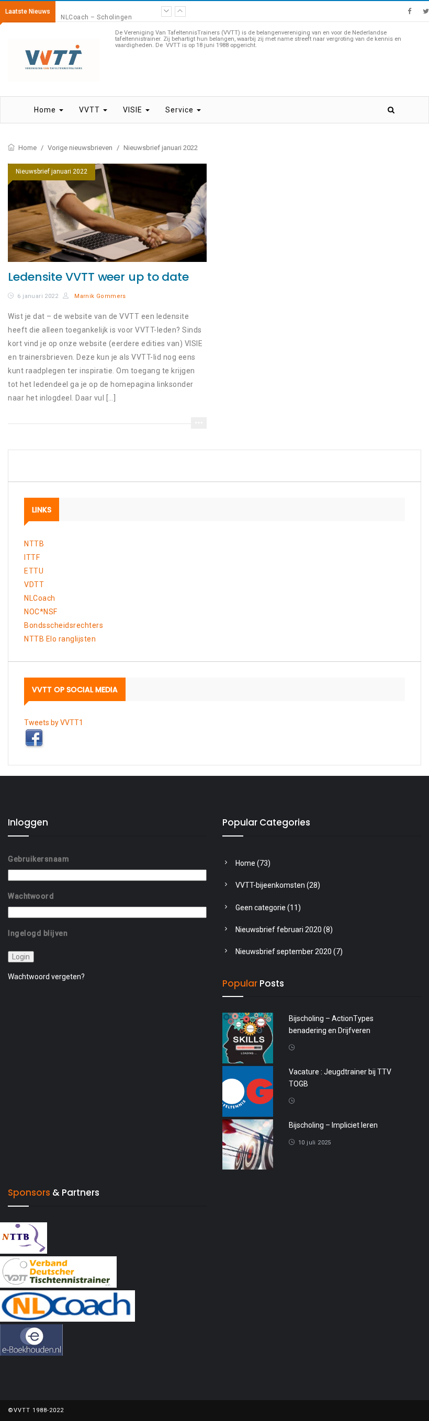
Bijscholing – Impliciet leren (333, 1125)
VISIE (133, 110)
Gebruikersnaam (38, 859)
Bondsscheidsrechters (63, 625)
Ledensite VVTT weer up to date (98, 277)
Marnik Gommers (99, 296)
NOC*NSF (41, 612)
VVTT (90, 110)
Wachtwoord (31, 896)
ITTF (32, 557)
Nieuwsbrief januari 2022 (51, 171)
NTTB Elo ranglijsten (60, 639)
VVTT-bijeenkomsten (270, 885)
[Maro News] (409, 11)
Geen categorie (260, 907)
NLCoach (39, 598)
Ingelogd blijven (37, 933)
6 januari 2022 (37, 296)
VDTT (34, 584)
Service (180, 110)
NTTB (34, 544)
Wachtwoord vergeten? (46, 976)
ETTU (33, 571)
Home (46, 110)
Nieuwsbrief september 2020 (283, 951)
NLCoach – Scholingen (96, 11)
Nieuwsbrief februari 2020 (278, 929)
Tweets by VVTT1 (53, 722)
